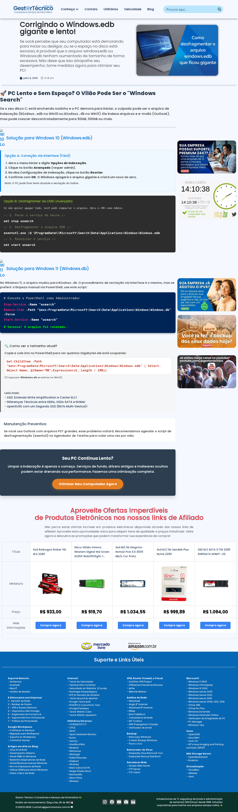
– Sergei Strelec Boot (79, 771)
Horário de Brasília (20, 691)
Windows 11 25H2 (197, 681)
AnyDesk (15, 685)
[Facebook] (112, 802)
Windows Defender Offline (203, 715)
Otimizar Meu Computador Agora (88, 484)
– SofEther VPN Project (139, 681)
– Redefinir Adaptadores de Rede (26, 759)
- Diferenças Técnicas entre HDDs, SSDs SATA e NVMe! (44, 402)
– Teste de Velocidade (80, 681)
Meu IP (13, 688)
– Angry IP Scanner (137, 704)
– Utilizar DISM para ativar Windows (28, 769)
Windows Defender (199, 711)
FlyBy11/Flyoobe (78, 757)
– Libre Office (74, 777)
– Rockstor (192, 760)
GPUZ (72, 731)
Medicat (74, 747)
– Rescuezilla (74, 774)
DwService (16, 681)
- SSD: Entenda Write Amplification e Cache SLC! (40, 397)
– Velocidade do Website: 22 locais (87, 688)
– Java (190, 776)
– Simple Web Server (138, 765)
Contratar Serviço (20, 740)
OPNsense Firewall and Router (146, 685)
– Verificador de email (139, 727)
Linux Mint (194, 737)
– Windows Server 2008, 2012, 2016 (205, 701)
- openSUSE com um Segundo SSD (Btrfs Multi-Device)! (45, 406)
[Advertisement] (206, 113)
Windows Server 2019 (200, 698)
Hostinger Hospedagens (83, 691)
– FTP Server (133, 769)
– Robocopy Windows (139, 737)
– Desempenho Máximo (21, 753)
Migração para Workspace (24, 733)
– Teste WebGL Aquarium (82, 715)
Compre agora (50, 625)
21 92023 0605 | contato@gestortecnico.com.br (42, 807)
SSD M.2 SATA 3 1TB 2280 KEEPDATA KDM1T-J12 (214, 552)
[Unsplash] (133, 802)
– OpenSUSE (193, 734)
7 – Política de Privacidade (23, 721)
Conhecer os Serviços (22, 730)
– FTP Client (133, 772)
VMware (192, 773)
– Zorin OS (192, 741)
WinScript (74, 754)
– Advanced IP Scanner (140, 707)
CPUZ (72, 727)
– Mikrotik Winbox (136, 691)
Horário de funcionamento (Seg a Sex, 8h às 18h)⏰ (44, 802)
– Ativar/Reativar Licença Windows (27, 763)
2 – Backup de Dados (20, 704)
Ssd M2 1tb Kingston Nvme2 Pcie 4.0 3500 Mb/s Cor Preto (129, 551)
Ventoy (73, 741)
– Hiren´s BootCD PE (78, 767)
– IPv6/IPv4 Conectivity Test (83, 705)
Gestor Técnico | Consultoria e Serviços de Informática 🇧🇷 (48, 797)
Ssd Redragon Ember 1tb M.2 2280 (49, 552)
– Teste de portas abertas (82, 698)
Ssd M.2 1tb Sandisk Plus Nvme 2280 (173, 552)
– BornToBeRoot (136, 714)
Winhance (75, 751)
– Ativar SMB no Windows (22, 756)
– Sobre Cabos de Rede (21, 773)
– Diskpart (73, 761)
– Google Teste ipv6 (79, 701)
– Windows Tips (195, 725)
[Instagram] (104, 802)
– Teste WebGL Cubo (79, 711)
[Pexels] (126, 802)
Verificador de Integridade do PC (206, 718)
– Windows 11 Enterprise (199, 685)
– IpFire (131, 688)
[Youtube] (119, 802)
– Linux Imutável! (17, 749)
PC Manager (195, 721)
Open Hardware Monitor (82, 734)
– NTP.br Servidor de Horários (83, 695)
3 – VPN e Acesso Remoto (22, 707)
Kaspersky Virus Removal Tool (146, 753)
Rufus (72, 737)
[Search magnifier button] (219, 9)
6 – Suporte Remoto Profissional (26, 717)
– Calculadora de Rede (140, 717)
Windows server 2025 (200, 691)
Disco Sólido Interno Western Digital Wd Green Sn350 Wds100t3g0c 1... (91, 551)
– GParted (73, 764)
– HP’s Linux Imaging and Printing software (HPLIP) (204, 746)
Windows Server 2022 (200, 695)
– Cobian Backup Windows (142, 740)
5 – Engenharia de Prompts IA (24, 714)
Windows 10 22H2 (198, 688)
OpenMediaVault (198, 757)
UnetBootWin (77, 744)
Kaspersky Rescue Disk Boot (145, 756)
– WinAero (73, 781)
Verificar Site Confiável (82, 685)
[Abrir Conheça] (77, 9)
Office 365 (194, 705)
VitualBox (193, 769)
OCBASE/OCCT (78, 724)
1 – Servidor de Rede (19, 700)
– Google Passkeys (78, 708)
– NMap (131, 711)
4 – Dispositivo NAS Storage (23, 711)
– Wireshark (133, 700)
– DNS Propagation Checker (142, 724)
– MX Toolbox (134, 721)
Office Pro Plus (196, 708)
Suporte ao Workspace (23, 737)
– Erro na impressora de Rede (24, 766)
